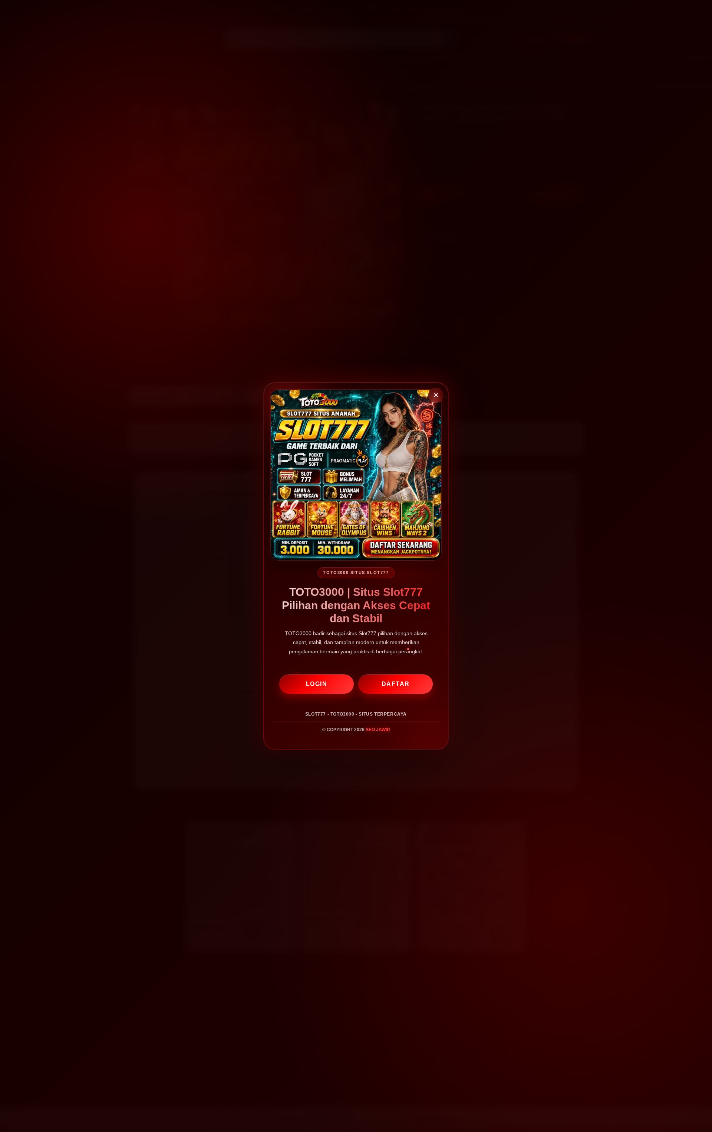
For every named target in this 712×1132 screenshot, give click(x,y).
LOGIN (316, 684)
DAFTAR (396, 684)
